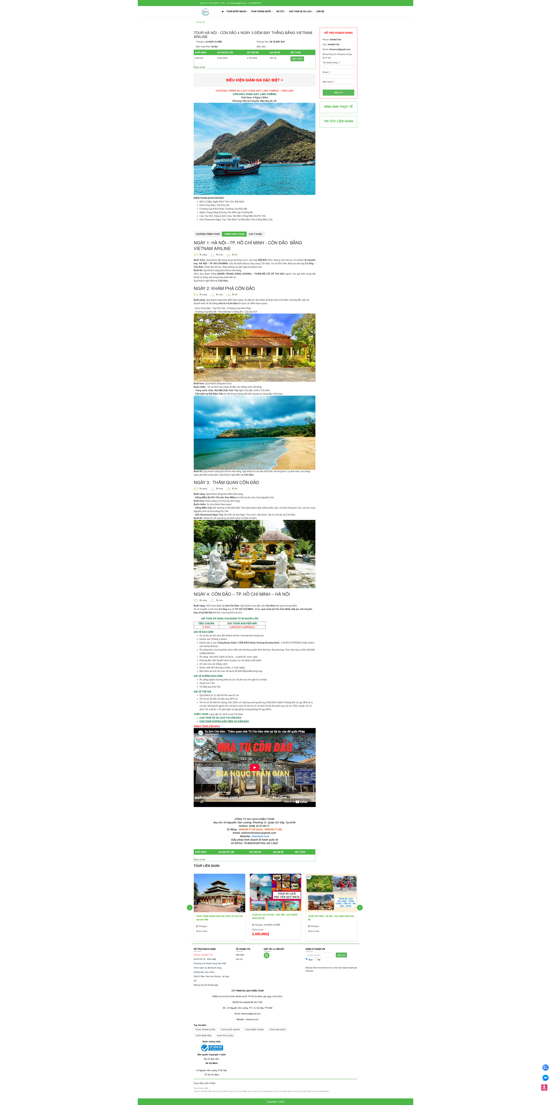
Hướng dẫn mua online (204, 971)
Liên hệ (320, 11)
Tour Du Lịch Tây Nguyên (262, 1091)
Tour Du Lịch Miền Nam (242, 1091)
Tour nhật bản (203, 1035)
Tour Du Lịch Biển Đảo (282, 1091)
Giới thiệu (240, 954)
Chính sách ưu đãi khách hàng (208, 967)
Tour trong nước (261, 11)
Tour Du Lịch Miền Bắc (202, 1091)
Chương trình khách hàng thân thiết (210, 963)
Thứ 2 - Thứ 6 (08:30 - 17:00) (214, 3)
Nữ (319, 959)
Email (326, 72)
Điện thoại (329, 81)
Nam (311, 959)
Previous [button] (190, 907)
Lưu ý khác (255, 234)
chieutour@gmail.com (238, 3)
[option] (220, 906)
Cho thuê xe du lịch (300, 11)
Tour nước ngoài (236, 11)
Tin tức (280, 11)
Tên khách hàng (331, 62)
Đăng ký (338, 92)
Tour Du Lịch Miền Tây (301, 1091)
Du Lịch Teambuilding (319, 1091)
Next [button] (360, 907)
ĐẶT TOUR (297, 58)
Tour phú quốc (225, 1035)
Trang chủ (200, 22)
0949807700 (256, 3)
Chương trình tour (208, 234)
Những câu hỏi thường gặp (206, 984)
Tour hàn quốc (277, 1029)
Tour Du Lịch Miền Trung (222, 1091)
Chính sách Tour (234, 234)
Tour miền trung (254, 1029)
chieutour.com (260, 836)
